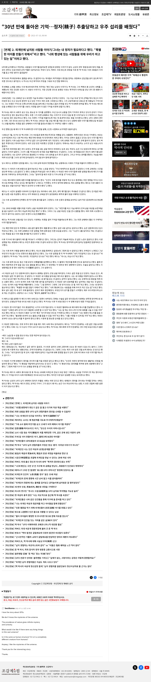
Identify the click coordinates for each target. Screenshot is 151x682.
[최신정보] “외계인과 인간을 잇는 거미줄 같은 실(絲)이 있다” (31, 520)
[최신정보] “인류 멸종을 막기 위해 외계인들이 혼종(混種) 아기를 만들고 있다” (38, 507)
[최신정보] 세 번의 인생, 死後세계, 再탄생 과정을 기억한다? (31, 486)
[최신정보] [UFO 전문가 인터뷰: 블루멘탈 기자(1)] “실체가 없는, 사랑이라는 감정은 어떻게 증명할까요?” (50, 557)
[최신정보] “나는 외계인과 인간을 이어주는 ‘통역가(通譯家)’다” (32, 415)
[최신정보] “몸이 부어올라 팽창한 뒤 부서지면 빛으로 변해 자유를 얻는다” (37, 516)
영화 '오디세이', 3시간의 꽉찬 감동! (130, 322)
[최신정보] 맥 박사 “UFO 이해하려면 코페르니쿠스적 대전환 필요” (34, 524)
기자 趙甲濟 (80, 14)
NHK (122, 3)
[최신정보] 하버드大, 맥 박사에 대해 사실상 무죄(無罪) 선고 (31, 541)
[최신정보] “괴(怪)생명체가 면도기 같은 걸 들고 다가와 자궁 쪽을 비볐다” (37, 407)
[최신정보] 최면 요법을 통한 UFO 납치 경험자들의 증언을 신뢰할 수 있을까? (38, 411)
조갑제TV (106, 14)
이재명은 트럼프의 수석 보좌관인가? (130, 340)
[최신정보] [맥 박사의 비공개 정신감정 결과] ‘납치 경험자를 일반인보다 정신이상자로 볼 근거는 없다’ (48, 566)
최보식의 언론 (145, 3)
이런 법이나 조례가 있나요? (127, 327)
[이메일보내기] (130, 36)
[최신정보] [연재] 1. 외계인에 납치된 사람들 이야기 (27, 403)
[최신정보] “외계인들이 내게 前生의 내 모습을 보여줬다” (29, 440)
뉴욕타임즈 (116, 3)
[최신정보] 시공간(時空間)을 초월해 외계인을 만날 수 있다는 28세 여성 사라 (38, 457)
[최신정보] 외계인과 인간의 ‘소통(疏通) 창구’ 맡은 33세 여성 (31, 474)
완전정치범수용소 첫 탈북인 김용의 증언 (132, 304)
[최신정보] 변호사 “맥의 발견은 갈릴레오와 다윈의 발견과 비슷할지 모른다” (37, 532)
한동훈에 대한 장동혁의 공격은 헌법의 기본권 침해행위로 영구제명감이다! (132, 313)
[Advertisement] (130, 271)
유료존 (146, 14)
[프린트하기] (134, 36)
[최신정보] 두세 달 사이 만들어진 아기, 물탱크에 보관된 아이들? (32, 436)
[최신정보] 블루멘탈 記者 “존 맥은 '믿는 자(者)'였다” (28, 553)
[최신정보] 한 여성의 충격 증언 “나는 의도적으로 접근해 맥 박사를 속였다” (37, 495)
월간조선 (96, 3)
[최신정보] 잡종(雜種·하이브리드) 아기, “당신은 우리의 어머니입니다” (35, 428)
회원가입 (15, 2)
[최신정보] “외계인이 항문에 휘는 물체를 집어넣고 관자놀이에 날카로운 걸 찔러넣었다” (42, 482)
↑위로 (100, 577)
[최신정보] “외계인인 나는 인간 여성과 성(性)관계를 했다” (30, 449)
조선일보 (103, 3)
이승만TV (137, 3)
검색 (136, 8)
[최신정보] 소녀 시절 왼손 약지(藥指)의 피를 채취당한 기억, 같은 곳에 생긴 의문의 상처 (42, 432)
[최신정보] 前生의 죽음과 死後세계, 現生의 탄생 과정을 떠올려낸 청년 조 (36, 453)
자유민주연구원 (128, 3)
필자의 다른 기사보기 (17, 36)
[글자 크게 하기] (139, 36)
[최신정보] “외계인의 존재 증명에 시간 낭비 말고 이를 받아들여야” (34, 478)
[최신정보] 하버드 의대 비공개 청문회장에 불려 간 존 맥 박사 (31, 528)
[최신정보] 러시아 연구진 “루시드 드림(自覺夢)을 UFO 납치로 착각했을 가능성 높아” (42, 491)
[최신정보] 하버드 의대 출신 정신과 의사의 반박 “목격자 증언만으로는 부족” (38, 461)
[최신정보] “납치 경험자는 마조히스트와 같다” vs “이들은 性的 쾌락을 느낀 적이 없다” (42, 545)
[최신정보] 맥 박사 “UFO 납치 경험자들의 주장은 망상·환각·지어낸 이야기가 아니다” (42, 444)
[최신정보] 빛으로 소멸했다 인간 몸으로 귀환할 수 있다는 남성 (32, 511)
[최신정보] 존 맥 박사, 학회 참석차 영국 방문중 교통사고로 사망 (32, 549)
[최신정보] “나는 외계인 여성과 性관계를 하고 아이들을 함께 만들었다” (36, 503)
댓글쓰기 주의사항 (96, 592)
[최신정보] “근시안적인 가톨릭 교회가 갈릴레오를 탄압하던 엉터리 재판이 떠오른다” (41, 536)
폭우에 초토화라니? (124, 331)
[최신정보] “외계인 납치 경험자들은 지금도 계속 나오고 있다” (31, 562)
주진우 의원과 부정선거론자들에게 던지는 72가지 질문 (132, 318)
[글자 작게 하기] (143, 36)
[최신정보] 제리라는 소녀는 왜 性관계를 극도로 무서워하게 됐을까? (34, 419)
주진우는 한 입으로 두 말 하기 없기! (130, 336)
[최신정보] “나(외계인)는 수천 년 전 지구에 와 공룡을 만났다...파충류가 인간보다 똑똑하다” (44, 465)
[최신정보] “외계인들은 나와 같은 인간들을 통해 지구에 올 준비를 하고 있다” (38, 499)
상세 (144, 8)
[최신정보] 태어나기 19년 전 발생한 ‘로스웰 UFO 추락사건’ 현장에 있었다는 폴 (39, 470)
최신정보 (94, 14)
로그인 (6, 2)
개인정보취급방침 (29, 667)
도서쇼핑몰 (134, 14)
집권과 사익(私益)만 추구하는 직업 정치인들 (132, 309)
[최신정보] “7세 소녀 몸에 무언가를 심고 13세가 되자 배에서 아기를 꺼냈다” (38, 424)
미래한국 (109, 3)
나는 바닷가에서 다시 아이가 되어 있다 (131, 300)
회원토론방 (119, 14)
